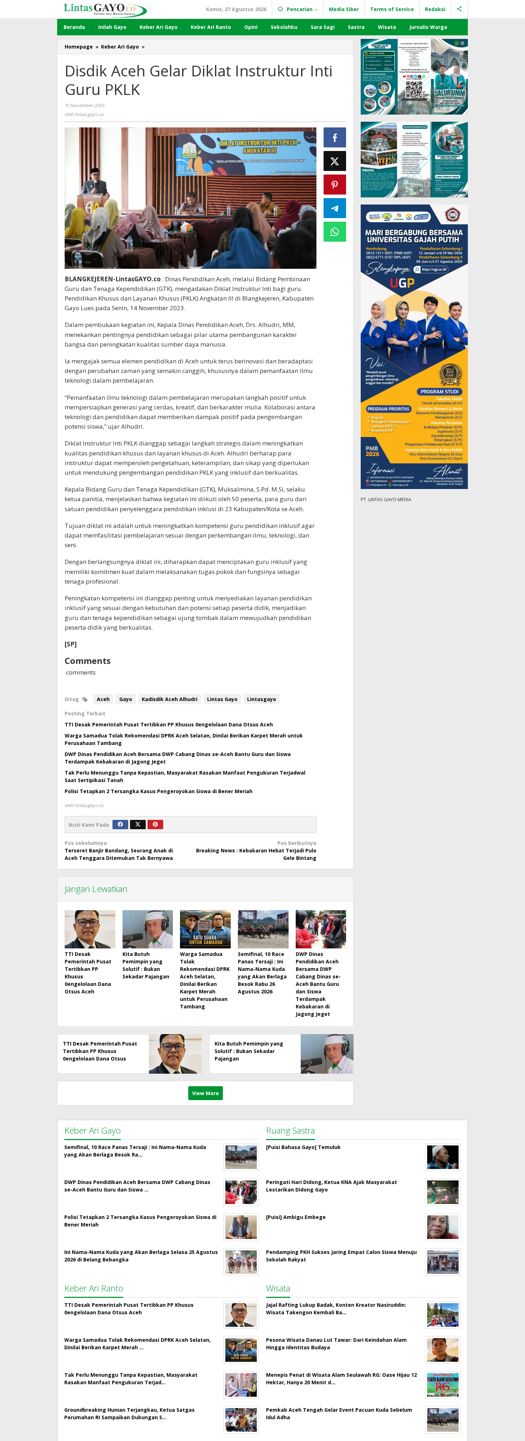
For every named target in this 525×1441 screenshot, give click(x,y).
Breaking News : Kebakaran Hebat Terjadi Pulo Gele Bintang (256, 850)
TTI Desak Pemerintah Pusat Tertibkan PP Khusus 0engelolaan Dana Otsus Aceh (169, 724)
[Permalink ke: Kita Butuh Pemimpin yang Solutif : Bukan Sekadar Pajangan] (147, 929)
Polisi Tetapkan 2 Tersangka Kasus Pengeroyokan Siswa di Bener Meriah (158, 791)
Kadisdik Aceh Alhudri (170, 699)
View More (205, 1093)
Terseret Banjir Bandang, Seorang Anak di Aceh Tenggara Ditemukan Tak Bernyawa (119, 850)
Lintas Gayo (222, 699)
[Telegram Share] (335, 208)
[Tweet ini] (335, 161)
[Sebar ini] (335, 137)
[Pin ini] (335, 185)
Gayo (125, 699)
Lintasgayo (261, 699)
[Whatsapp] (335, 232)
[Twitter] (138, 824)
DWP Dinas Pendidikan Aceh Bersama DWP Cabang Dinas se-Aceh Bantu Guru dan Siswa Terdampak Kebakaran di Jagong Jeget (318, 984)
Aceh (103, 699)
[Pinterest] (155, 824)
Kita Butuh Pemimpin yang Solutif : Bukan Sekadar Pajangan (249, 1051)
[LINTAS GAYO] (105, 9)
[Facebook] (120, 824)
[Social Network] (459, 9)
